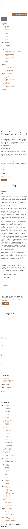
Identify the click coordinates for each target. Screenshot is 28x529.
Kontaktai (5, 89)
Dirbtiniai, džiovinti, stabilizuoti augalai (13, 51)
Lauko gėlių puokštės (9, 40)
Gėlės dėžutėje (6, 42)
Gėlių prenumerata (8, 66)
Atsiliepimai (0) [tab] (4, 193)
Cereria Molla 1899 (10, 57)
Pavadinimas (5, 285)
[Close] (25, 14)
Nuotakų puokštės (10, 79)
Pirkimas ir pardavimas (8, 380)
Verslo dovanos (8, 71)
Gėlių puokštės (6, 24)
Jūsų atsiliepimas (7, 277)
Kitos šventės (7, 82)
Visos (6, 30)
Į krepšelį (4, 180)
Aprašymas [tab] (3, 191)
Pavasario (7, 35)
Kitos (6, 63)
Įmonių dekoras (8, 67)
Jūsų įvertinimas (6, 274)
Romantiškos (7, 27)
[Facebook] (13, 186)
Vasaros (6, 36)
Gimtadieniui (7, 32)
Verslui (4, 64)
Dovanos (5, 49)
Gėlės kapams (6, 83)
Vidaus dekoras (9, 68)
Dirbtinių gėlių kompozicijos (10, 86)
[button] (14, 22)
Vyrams (6, 33)
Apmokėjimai (6, 378)
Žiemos (6, 39)
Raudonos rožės (8, 29)
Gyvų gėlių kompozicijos (10, 85)
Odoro (7, 55)
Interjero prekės (8, 52)
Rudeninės (7, 38)
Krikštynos (7, 80)
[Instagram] (15, 186)
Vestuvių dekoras (9, 77)
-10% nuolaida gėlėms (19, 14)
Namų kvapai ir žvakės (9, 54)
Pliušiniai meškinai (8, 60)
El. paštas (4, 290)
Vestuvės (7, 76)
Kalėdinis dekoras (9, 70)
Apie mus (5, 23)
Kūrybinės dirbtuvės (7, 73)
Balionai (6, 61)
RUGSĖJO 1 (7, 26)
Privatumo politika (7, 381)
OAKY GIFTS (8, 58)
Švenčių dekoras (6, 74)
